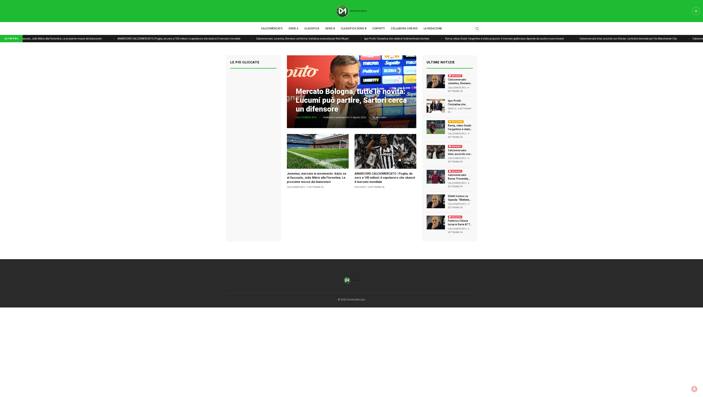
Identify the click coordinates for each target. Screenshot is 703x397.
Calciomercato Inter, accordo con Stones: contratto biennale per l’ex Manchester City (621, 38)
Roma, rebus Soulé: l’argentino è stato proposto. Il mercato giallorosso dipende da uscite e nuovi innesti (498, 38)
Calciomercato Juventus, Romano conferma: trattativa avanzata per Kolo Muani (296, 38)
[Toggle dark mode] (696, 11)
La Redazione (433, 28)
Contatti (378, 28)
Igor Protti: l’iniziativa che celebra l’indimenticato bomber (390, 38)
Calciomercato (272, 28)
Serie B (330, 28)
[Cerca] (477, 28)
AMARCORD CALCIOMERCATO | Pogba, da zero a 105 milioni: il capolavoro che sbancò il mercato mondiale (172, 38)
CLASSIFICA (311, 28)
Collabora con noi (404, 28)
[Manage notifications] (694, 389)
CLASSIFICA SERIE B (353, 28)
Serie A (293, 28)
